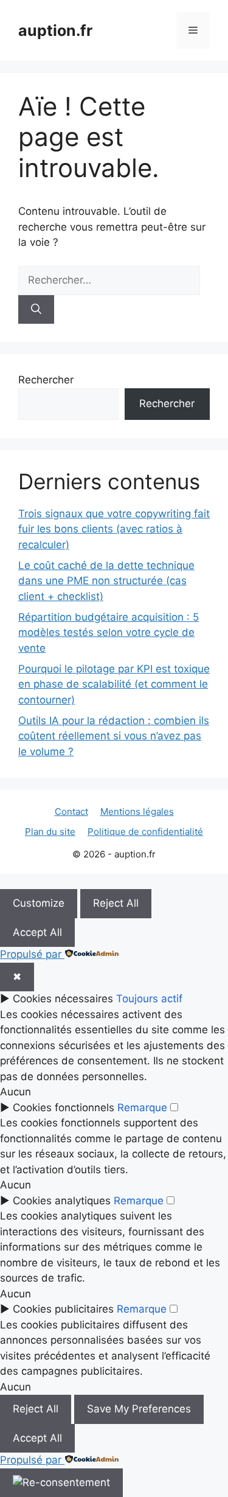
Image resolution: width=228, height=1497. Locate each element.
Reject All (116, 903)
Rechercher (46, 380)
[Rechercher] (36, 309)
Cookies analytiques (62, 1201)
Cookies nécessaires (63, 999)
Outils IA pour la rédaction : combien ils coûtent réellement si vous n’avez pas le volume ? (113, 736)
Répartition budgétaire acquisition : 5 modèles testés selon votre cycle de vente (108, 632)
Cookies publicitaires (63, 1309)
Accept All (37, 932)
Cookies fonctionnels (63, 1107)
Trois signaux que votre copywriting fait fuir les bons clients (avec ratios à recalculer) (114, 529)
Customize (38, 903)
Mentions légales (137, 811)
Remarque (142, 1107)
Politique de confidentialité (145, 831)
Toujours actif (149, 999)
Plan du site (50, 831)
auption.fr (55, 30)
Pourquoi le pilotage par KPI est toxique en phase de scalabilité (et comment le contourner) (114, 684)
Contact (71, 811)
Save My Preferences (139, 1409)
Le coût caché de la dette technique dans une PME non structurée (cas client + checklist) (106, 580)
